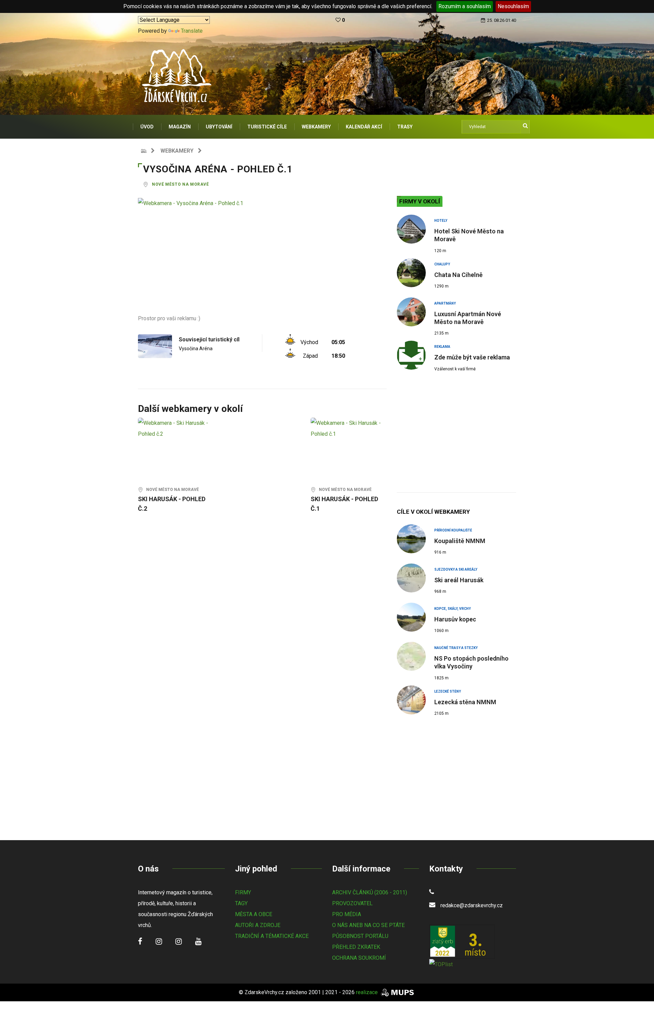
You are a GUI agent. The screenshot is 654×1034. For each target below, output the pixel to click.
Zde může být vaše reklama (472, 357)
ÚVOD (147, 126)
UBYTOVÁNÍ (219, 126)
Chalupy (442, 264)
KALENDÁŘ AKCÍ (364, 126)
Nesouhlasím (513, 6)
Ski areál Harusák (458, 580)
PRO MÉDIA (346, 914)
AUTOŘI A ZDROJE (257, 925)
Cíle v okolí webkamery (433, 511)
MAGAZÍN (180, 126)
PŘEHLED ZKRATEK (356, 947)
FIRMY (243, 892)
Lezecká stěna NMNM (465, 702)
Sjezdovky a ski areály (455, 569)
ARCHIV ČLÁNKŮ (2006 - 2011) (369, 892)
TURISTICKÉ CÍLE (267, 126)
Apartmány (445, 303)
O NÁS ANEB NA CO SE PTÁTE (368, 925)
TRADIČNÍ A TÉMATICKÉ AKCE (272, 936)
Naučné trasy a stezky (456, 648)
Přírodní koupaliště (453, 530)
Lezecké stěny (447, 691)
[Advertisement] (262, 265)
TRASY (404, 126)
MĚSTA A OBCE (253, 914)
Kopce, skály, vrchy (452, 609)
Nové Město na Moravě (180, 184)
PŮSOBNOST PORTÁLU (360, 936)
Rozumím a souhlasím (464, 6)
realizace (367, 992)
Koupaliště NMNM (459, 540)
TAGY (241, 903)
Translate (192, 31)
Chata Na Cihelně (458, 274)
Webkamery (176, 151)
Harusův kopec (455, 619)
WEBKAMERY (316, 126)
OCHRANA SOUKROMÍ (359, 958)
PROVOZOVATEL (352, 903)
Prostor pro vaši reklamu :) (169, 318)
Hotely (440, 220)
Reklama (442, 347)
